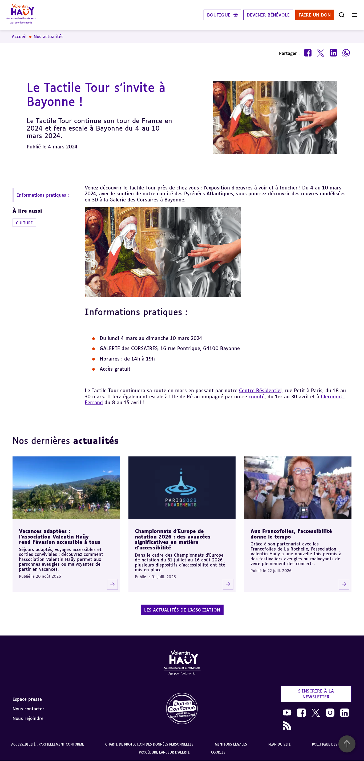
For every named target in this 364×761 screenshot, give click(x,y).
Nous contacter (28, 708)
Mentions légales (231, 744)
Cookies (218, 752)
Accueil (19, 36)
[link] (182, 709)
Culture (24, 223)
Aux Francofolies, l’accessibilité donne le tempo (291, 534)
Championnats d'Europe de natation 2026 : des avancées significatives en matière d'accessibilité (173, 539)
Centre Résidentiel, (261, 390)
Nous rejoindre (28, 718)
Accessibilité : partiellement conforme (47, 744)
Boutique (218, 15)
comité (257, 396)
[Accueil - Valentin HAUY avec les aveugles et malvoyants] (21, 15)
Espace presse (27, 699)
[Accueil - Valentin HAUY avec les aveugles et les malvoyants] (182, 663)
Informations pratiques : (43, 195)
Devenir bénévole (268, 15)
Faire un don (315, 15)
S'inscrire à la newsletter (316, 693)
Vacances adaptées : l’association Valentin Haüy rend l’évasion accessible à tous (59, 536)
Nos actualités (48, 36)
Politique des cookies (332, 744)
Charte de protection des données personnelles (149, 744)
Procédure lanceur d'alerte (164, 752)
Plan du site (279, 744)
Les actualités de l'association (182, 610)
